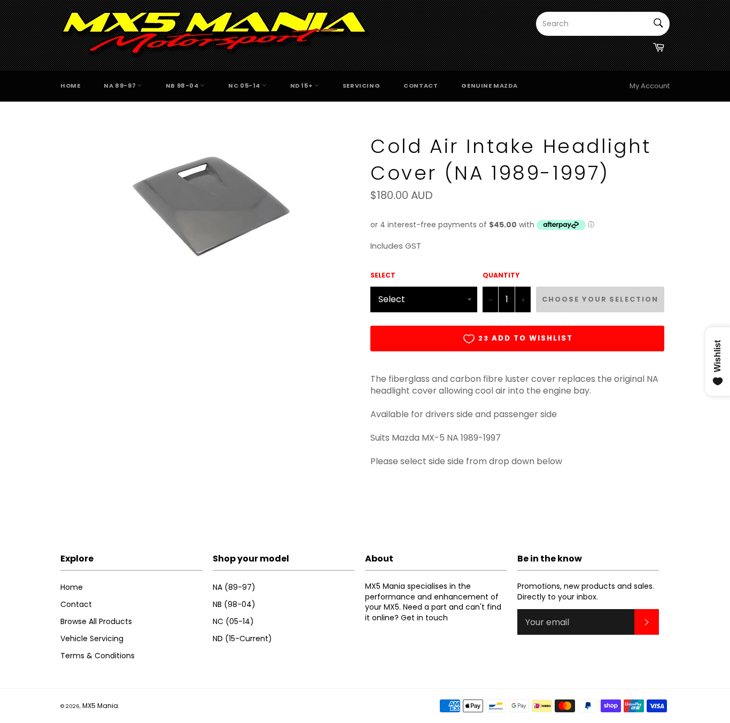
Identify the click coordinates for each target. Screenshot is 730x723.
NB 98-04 (183, 85)
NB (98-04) (234, 604)
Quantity (501, 275)
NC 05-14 (244, 85)
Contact (420, 85)
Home (70, 85)
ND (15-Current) (242, 638)
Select (382, 275)
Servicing (361, 85)
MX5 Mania (100, 705)
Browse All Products (96, 621)
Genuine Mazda (489, 85)
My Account (650, 86)
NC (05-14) (233, 621)
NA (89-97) (234, 587)
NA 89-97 (120, 85)
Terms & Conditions (97, 655)
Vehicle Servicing (91, 638)
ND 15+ (302, 85)
